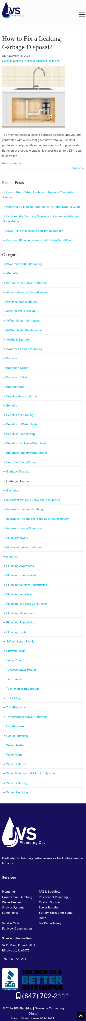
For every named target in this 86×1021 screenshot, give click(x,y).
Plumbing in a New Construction (27, 603)
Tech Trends (14, 679)
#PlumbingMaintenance (21, 301)
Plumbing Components (21, 575)
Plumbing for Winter (19, 594)
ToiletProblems (16, 707)
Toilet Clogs (14, 698)
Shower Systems (13, 908)
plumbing (54, 60)
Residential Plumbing (53, 897)
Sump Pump (14, 660)
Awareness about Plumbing (24, 349)
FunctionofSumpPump (21, 462)
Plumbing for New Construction (26, 585)
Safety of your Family (20, 641)
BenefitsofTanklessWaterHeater (27, 443)
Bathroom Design (17, 367)
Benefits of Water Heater (22, 424)
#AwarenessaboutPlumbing (24, 264)
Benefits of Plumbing (19, 415)
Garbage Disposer (36, 60)
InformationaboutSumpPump (25, 528)
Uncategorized (15, 726)
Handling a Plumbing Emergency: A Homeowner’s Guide (43, 206)
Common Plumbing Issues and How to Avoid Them (39, 240)
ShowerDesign (15, 650)
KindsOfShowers (17, 537)
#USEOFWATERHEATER (22, 311)
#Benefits (12, 273)
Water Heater (15, 745)
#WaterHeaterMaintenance (24, 330)
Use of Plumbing (17, 735)
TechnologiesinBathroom (22, 688)
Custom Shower (49, 902)
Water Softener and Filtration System (30, 773)
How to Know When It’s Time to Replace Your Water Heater (39, 194)
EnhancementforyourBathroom (26, 452)
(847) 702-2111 (18, 959)
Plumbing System (17, 632)
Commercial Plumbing (17, 897)
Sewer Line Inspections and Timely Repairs (34, 230)
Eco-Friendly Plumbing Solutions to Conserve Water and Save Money (41, 218)
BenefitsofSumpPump (20, 434)
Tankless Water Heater (21, 669)
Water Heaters (12, 902)
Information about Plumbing (24, 509)
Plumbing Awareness (20, 566)
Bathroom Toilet (16, 377)
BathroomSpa (15, 386)
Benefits (11, 405)
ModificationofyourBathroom (24, 547)
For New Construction (17, 929)
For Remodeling (50, 923)
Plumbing (8, 892)
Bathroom (12, 358)
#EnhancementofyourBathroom (27, 283)
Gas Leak (12, 490)
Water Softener (16, 764)
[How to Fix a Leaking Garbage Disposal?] (33, 127)
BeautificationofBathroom (22, 396)
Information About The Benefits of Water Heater (37, 518)
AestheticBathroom (18, 339)
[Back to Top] (81, 1016)
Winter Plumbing (17, 792)
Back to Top (78, 168)
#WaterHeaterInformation (23, 320)
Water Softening (16, 783)
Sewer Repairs (48, 908)
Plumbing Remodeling (20, 622)
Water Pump (14, 754)
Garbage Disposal (13, 60)
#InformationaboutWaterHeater (26, 292)
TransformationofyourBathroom (27, 716)
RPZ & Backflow (49, 892)
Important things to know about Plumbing (33, 500)
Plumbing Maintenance (21, 613)
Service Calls (10, 923)
